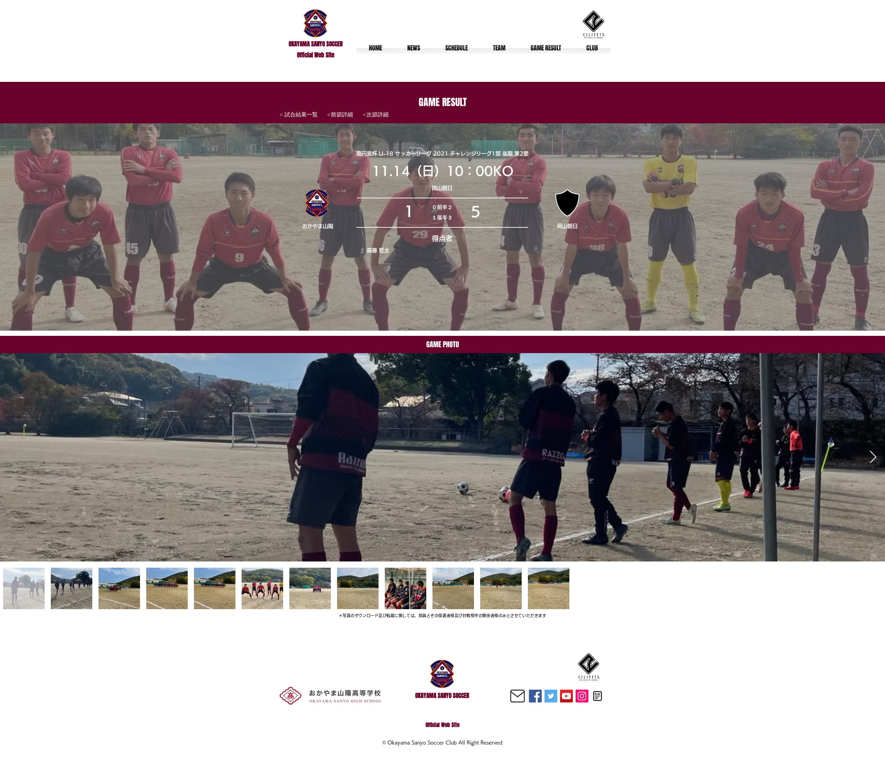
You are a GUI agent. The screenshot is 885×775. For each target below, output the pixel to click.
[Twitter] (550, 696)
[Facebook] (535, 696)
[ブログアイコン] (597, 696)
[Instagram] (582, 696)
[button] (499, 48)
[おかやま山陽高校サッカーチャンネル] (566, 696)
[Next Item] (873, 457)
